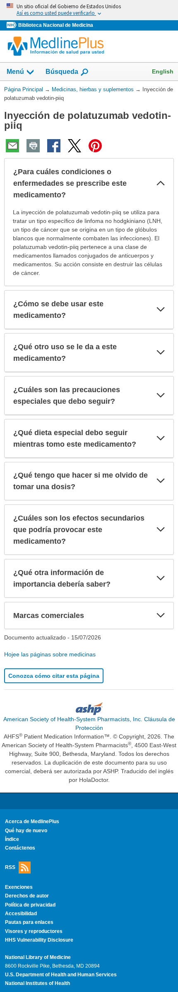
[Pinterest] (95, 145)
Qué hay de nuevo (26, 830)
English (162, 71)
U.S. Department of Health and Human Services (61, 975)
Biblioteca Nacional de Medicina (55, 25)
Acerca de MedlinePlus (32, 821)
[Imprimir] (33, 145)
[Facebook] (54, 145)
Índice (12, 839)
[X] (74, 145)
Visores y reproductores (34, 931)
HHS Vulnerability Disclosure (39, 940)
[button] (160, 183)
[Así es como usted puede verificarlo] (89, 10)
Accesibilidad (21, 913)
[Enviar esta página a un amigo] (12, 145)
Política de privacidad (30, 905)
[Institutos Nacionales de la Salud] (12, 25)
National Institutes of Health (37, 983)
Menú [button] (15, 71)
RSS (10, 867)
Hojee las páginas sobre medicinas (50, 654)
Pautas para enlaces (29, 922)
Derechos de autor (27, 896)
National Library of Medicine (38, 957)
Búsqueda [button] (62, 74)
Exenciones (19, 887)
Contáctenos (20, 848)
